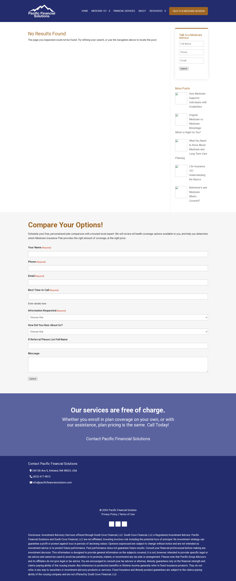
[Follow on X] (118, 524)
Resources (156, 11)
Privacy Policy (109, 514)
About (142, 11)
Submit (183, 68)
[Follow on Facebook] (111, 524)
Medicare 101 (99, 11)
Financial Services (124, 11)
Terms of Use (127, 514)
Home (85, 11)
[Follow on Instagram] (124, 524)
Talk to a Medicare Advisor (188, 11)
